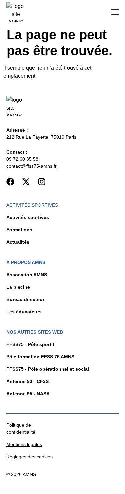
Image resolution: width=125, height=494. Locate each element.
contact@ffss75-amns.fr (31, 166)
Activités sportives (32, 205)
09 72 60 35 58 (22, 159)
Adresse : (17, 130)
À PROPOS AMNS (25, 262)
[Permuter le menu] (115, 12)
